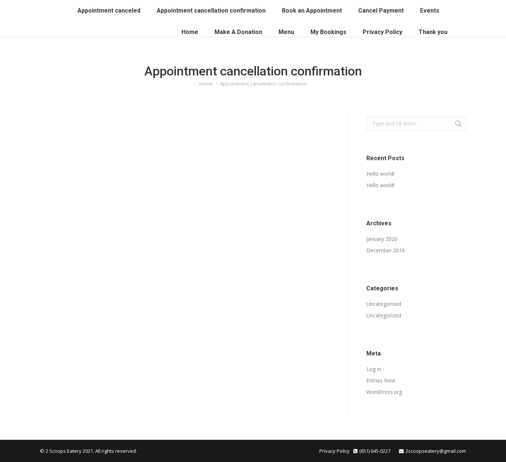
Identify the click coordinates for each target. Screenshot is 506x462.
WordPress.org (384, 391)
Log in (373, 368)
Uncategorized (383, 315)
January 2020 (381, 238)
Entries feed (380, 380)
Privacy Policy (334, 451)
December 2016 (385, 250)
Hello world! (380, 173)
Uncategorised (383, 303)
